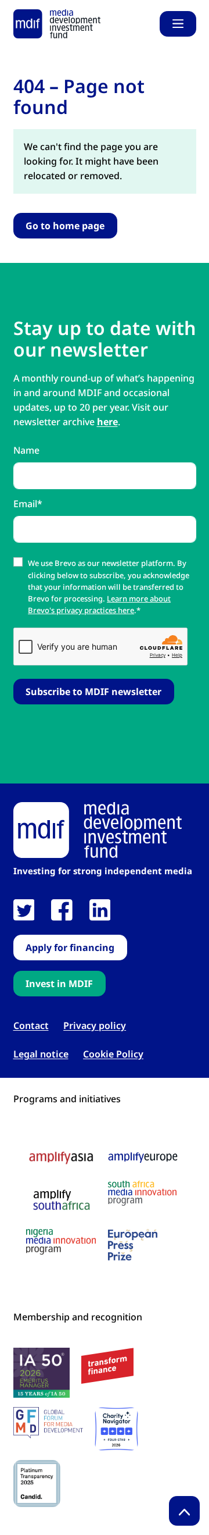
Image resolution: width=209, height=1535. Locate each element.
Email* (27, 503)
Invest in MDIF (59, 983)
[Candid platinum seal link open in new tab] (36, 1483)
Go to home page (65, 225)
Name (26, 450)
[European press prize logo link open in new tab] (132, 1244)
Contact (31, 1026)
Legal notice (41, 1054)
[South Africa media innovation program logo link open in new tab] (142, 1193)
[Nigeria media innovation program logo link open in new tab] (61, 1242)
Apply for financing (70, 947)
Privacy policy (94, 1026)
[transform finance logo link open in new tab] (107, 1366)
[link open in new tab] (24, 910)
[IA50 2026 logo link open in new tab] (41, 1373)
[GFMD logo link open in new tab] (48, 1422)
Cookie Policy (113, 1054)
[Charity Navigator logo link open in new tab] (116, 1429)
